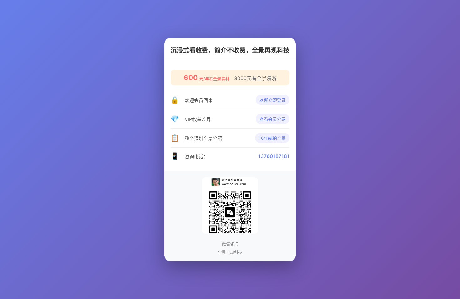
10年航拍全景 (272, 138)
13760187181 (273, 156)
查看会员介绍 (272, 119)
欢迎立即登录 (272, 100)
